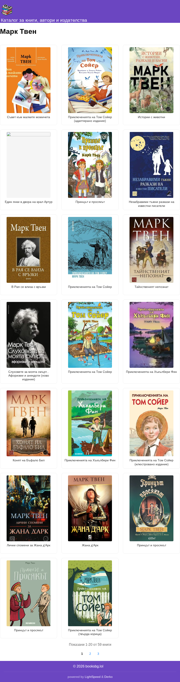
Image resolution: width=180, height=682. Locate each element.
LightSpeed (93, 676)
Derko (108, 676)
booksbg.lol (94, 666)
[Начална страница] (22, 9)
